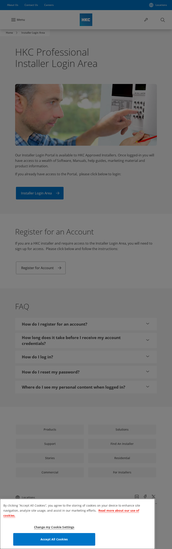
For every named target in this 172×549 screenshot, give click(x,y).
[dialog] (77, 524)
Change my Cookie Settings (54, 527)
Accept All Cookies (54, 539)
